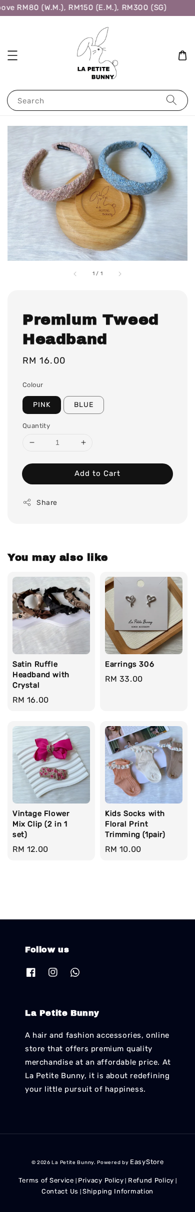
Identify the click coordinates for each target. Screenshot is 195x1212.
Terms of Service (46, 1180)
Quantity (36, 425)
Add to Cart (97, 473)
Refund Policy (151, 1180)
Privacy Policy (101, 1180)
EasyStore (147, 1162)
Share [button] (47, 502)
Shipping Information (118, 1191)
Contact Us (60, 1191)
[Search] (172, 100)
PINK (41, 405)
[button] (13, 55)
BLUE (84, 405)
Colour (32, 385)
